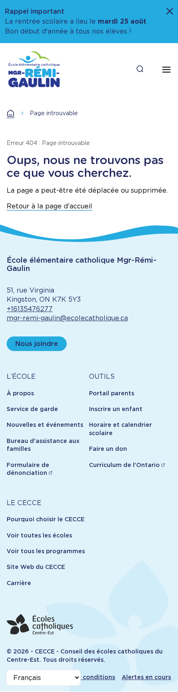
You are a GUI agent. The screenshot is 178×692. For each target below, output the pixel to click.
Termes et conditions (83, 677)
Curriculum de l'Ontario (124, 465)
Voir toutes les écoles (39, 535)
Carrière (19, 583)
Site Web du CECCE (36, 567)
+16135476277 (30, 309)
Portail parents (111, 393)
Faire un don (108, 448)
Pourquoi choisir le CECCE (45, 519)
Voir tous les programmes (46, 551)
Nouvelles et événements (45, 424)
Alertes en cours (146, 677)
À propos (20, 393)
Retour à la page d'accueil (49, 206)
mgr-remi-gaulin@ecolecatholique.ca (67, 318)
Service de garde (32, 409)
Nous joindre (36, 344)
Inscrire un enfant (115, 409)
